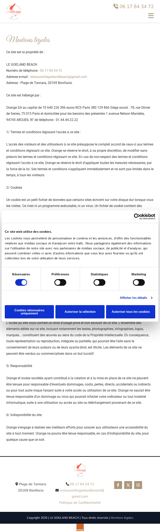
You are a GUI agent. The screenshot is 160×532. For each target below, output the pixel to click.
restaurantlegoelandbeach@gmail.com (58, 77)
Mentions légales (122, 518)
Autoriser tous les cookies (131, 311)
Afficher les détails (133, 297)
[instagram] (138, 485)
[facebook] (118, 485)
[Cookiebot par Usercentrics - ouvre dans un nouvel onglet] (137, 216)
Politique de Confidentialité (80, 502)
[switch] (60, 282)
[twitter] (128, 485)
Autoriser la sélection (80, 311)
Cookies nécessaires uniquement (29, 311)
